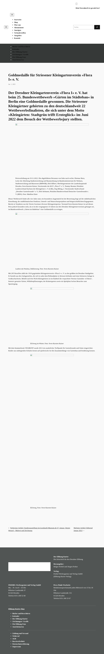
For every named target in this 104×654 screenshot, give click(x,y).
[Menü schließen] (12, 14)
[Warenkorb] (76, 4)
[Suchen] (97, 27)
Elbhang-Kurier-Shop (16, 609)
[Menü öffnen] (6, 27)
